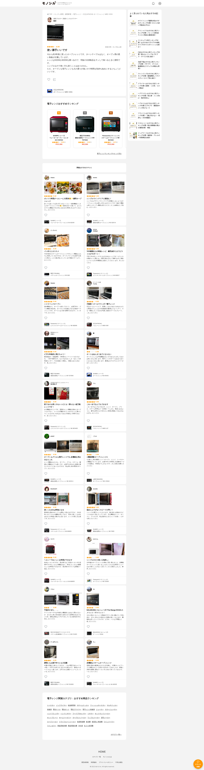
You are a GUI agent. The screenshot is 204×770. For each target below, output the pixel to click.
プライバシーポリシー (106, 762)
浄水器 (80, 726)
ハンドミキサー (66, 713)
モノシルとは (107, 757)
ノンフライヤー (61, 705)
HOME (102, 751)
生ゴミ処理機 (88, 726)
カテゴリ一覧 (96, 757)
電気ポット (65, 709)
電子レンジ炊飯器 (89, 709)
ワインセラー (51, 726)
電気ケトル (57, 709)
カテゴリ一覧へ (116, 734)
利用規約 (94, 762)
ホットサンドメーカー (102, 713)
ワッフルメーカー (93, 717)
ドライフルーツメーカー (67, 722)
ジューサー (100, 709)
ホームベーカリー (65, 717)
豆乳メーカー (105, 717)
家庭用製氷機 (72, 726)
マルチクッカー (112, 705)
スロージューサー (111, 709)
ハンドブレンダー (53, 713)
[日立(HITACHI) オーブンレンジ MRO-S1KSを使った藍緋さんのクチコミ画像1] (55, 32)
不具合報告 (119, 762)
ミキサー (90, 713)
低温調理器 (72, 705)
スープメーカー (52, 722)
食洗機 (88, 722)
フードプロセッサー (79, 713)
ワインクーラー (109, 722)
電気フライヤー (76, 709)
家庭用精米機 (62, 726)
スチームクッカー (83, 705)
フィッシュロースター (98, 705)
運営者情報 (85, 762)
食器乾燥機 (81, 722)
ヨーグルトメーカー (79, 717)
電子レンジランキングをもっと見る (109, 153)
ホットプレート (52, 717)
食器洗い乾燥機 (97, 722)
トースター (51, 705)
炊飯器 (49, 709)
